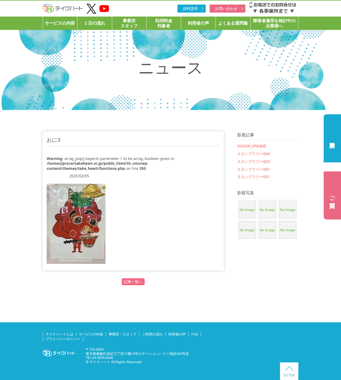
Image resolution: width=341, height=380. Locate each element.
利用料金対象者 (163, 23)
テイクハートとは (59, 334)
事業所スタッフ (129, 23)
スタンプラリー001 (253, 176)
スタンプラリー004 (253, 153)
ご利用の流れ (152, 334)
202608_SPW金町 (252, 145)
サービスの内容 (60, 23)
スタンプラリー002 (253, 169)
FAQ (194, 334)
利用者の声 (198, 23)
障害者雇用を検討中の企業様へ (274, 23)
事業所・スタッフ (122, 334)
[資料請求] (332, 138)
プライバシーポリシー (63, 338)
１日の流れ (94, 23)
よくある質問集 (233, 23)
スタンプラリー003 (253, 161)
